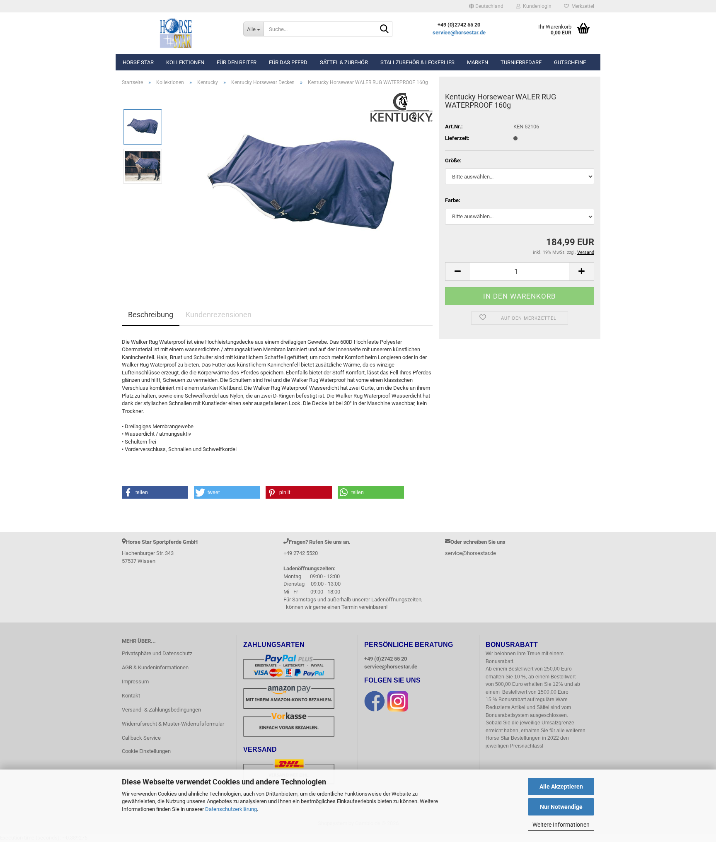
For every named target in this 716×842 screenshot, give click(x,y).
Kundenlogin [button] (536, 6)
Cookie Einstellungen (146, 751)
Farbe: (452, 200)
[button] (486, 6)
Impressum (135, 681)
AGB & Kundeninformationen (155, 667)
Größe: (453, 160)
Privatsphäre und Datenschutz (157, 653)
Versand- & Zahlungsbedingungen (161, 710)
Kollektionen (185, 62)
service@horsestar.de (459, 32)
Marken (477, 62)
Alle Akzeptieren (561, 786)
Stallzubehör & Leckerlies (417, 62)
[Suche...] (384, 29)
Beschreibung (150, 314)
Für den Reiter (236, 62)
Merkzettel (581, 6)
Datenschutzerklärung (231, 809)
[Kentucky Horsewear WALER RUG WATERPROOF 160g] (301, 185)
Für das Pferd (288, 62)
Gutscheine (570, 62)
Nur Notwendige (561, 806)
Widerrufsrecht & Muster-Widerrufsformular (173, 724)
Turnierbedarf (521, 62)
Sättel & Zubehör (344, 62)
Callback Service (141, 738)
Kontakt (131, 695)
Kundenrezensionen (219, 314)
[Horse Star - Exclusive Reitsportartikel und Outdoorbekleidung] (176, 33)
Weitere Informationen (561, 824)
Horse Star (138, 62)
